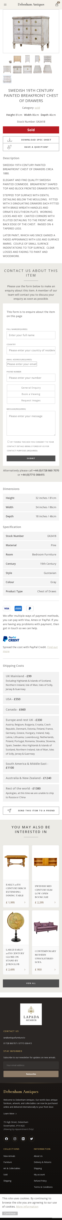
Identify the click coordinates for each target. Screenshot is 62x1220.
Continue (10, 1213)
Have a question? (36, 147)
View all (31, 983)
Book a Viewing (31, 394)
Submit (31, 458)
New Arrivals (9, 1156)
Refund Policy (40, 1180)
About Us (38, 1156)
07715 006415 (25, 1043)
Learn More (8, 1113)
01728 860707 (10, 1043)
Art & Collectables (11, 1168)
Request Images (31, 400)
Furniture (7, 1162)
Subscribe (31, 1074)
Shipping (7, 1180)
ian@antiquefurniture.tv (14, 1037)
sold (37, 107)
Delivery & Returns (42, 1162)
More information (27, 1206)
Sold (5, 1174)
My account (39, 1174)
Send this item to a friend (36, 810)
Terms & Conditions (43, 1187)
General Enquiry (31, 387)
